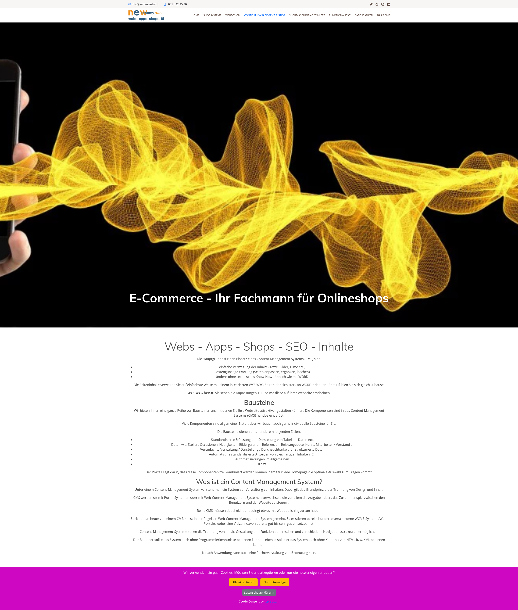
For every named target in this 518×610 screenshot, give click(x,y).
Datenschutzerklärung (259, 592)
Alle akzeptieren (243, 582)
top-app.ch (271, 601)
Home (195, 15)
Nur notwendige (275, 582)
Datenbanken (364, 15)
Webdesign (232, 15)
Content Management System (264, 15)
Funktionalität (339, 15)
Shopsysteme (212, 15)
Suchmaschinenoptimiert (307, 15)
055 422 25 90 (177, 4)
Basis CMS (383, 15)
